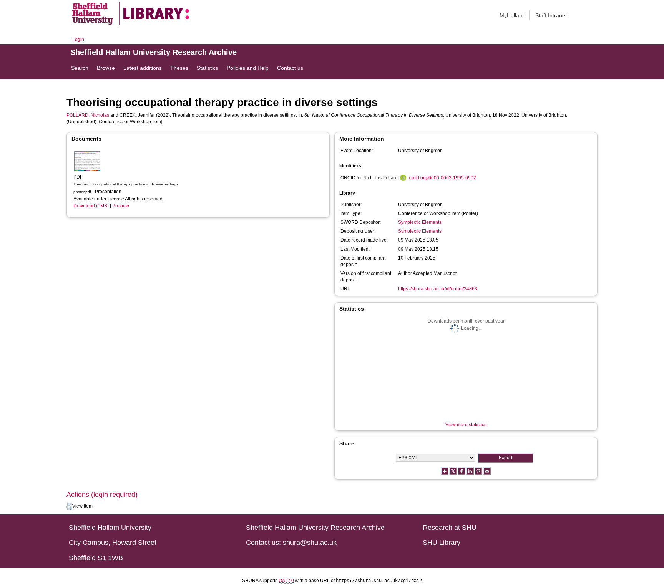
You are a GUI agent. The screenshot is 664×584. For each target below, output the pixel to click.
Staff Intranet (551, 15)
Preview (120, 205)
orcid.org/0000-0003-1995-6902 (442, 177)
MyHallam (512, 15)
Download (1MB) (91, 205)
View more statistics (465, 424)
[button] (69, 506)
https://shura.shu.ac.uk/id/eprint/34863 (437, 288)
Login (78, 39)
